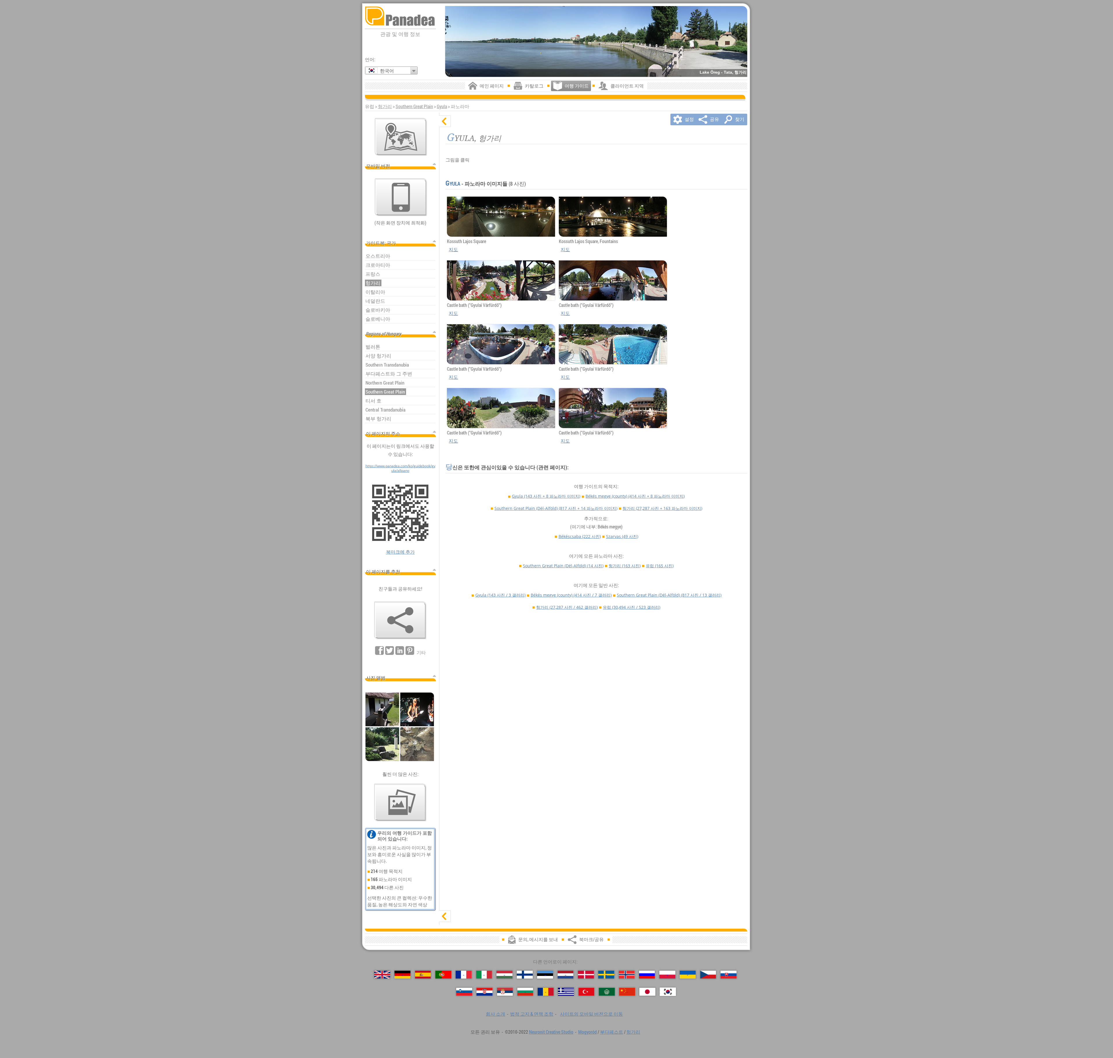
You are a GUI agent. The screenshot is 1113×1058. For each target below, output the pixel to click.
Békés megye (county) (635, 496)
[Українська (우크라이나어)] (687, 974)
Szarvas (622, 536)
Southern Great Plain (414, 106)
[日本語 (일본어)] (647, 992)
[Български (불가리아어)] (525, 992)
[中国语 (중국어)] (627, 992)
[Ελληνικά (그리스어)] (566, 992)
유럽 (660, 565)
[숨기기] (445, 121)
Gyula (442, 106)
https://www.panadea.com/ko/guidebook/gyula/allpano (400, 468)
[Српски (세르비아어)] (505, 992)
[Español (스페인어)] (423, 974)
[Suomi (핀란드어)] (525, 974)
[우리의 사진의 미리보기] (400, 802)
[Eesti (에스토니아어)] (545, 974)
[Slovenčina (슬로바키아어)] (728, 974)
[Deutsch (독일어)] (402, 974)
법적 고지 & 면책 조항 (531, 1014)
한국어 (387, 71)
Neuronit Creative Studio (551, 1032)
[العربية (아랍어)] (607, 992)
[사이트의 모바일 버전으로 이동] (401, 197)
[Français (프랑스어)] (463, 974)
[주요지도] (401, 136)
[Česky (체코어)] (708, 974)
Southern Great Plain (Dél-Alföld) (555, 508)
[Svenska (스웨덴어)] (606, 974)
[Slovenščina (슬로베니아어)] (464, 992)
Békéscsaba (580, 536)
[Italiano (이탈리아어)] (484, 974)
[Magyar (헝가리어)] (504, 974)
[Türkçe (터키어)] (586, 992)
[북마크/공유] (400, 620)
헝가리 (385, 106)
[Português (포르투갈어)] (443, 974)
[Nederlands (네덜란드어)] (565, 974)
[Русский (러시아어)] (647, 974)
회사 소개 (495, 1014)
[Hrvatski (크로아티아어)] (484, 992)
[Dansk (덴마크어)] (586, 974)
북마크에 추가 (400, 552)
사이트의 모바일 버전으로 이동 (591, 1014)
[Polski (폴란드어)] (667, 974)
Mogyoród (587, 1032)
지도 (453, 249)
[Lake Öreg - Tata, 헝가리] (596, 41)
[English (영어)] (382, 974)
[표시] (445, 916)
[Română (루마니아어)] (545, 992)
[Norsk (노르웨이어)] (627, 974)
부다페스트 (611, 1032)
